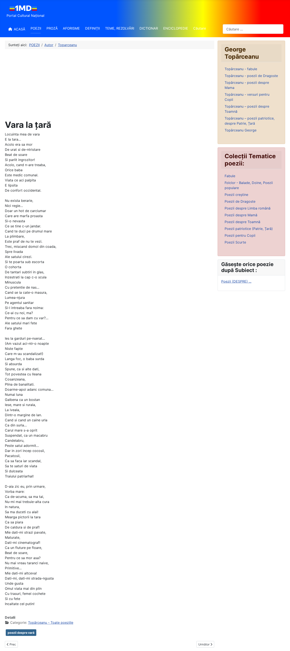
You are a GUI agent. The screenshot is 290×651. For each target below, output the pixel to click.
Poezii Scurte (235, 242)
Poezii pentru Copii (240, 235)
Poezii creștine (236, 194)
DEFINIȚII (92, 28)
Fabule (230, 176)
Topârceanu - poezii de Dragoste (251, 76)
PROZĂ (52, 28)
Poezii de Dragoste (240, 201)
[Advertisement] (109, 84)
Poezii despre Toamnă (242, 222)
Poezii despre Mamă (241, 215)
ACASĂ (19, 29)
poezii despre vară (21, 632)
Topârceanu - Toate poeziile (50, 622)
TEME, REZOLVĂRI (119, 28)
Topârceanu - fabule (241, 69)
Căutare (199, 28)
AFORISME (71, 28)
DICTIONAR (148, 28)
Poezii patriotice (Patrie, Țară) (249, 228)
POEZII (36, 28)
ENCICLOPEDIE (175, 28)
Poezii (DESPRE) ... (236, 281)
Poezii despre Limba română (247, 208)
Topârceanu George (240, 130)
